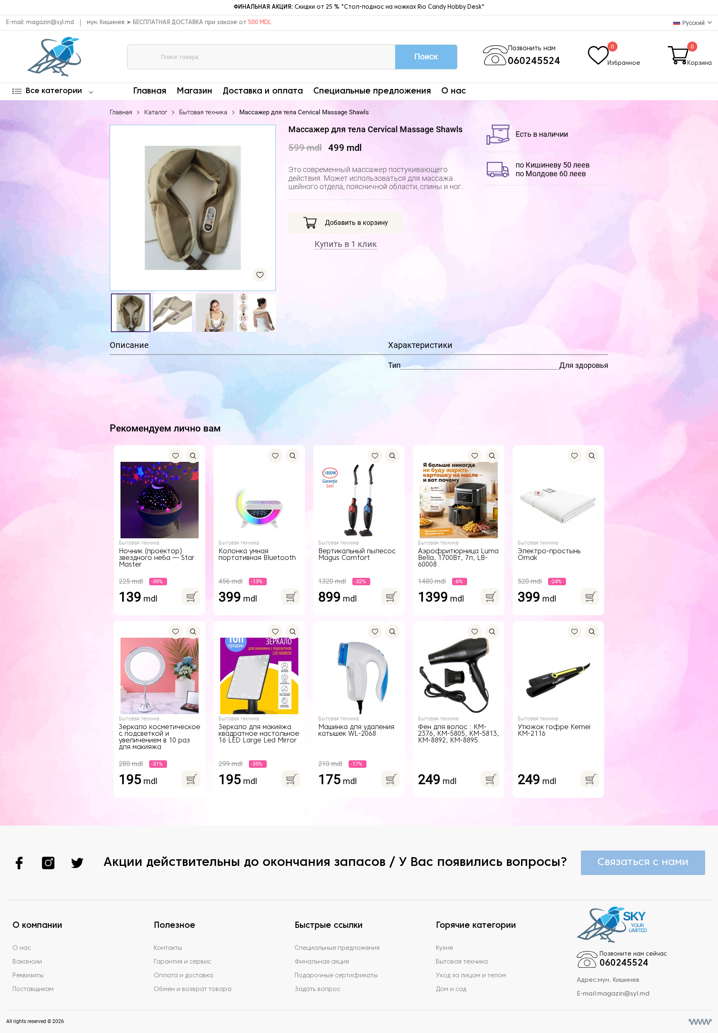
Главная (149, 91)
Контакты (168, 948)
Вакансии (27, 962)
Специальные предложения (372, 91)
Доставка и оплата (263, 91)
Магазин (194, 91)
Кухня (444, 948)
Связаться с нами (643, 862)
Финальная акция (322, 962)
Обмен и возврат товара (192, 989)
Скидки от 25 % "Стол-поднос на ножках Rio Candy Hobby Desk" (359, 7)
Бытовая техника (203, 112)
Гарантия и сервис (182, 962)
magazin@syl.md (50, 22)
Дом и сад (451, 989)
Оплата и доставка (183, 976)
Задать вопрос (317, 989)
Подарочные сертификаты (336, 976)
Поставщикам (33, 989)
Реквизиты (28, 976)
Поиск (426, 57)
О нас (453, 91)
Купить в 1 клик (346, 244)
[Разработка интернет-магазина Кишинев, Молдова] (700, 1022)
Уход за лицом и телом (471, 976)
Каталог (155, 112)
